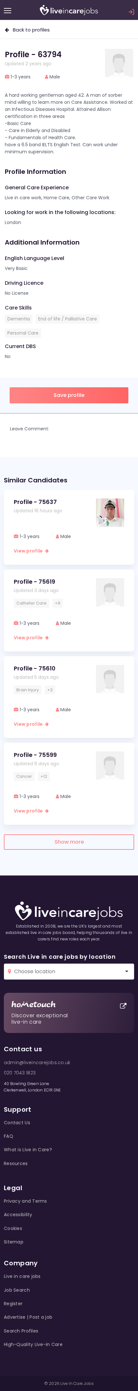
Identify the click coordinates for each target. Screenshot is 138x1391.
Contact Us (17, 1122)
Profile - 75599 (35, 755)
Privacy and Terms (25, 1201)
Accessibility (18, 1214)
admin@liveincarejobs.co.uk (37, 1062)
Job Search (17, 1290)
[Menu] (7, 10)
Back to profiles (29, 29)
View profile (29, 551)
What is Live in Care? (28, 1149)
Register (13, 1303)
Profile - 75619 (34, 582)
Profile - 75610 (35, 668)
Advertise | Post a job (28, 1317)
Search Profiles (21, 1331)
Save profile (69, 395)
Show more (69, 842)
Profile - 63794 (33, 54)
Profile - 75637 (35, 502)
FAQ (8, 1136)
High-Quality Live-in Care (33, 1344)
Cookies (13, 1228)
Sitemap (13, 1242)
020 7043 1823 (20, 1073)
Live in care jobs (22, 1276)
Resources (16, 1163)
